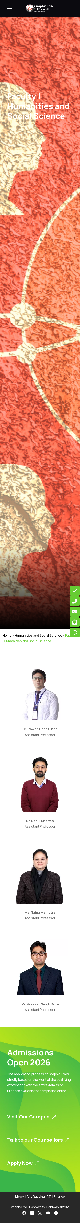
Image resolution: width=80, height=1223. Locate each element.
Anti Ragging (36, 1196)
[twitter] (40, 1213)
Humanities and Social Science (38, 635)
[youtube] (48, 1213)
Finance (59, 1196)
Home (7, 635)
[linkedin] (32, 1213)
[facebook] (24, 1213)
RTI (49, 1196)
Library (20, 1196)
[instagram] (56, 1213)
